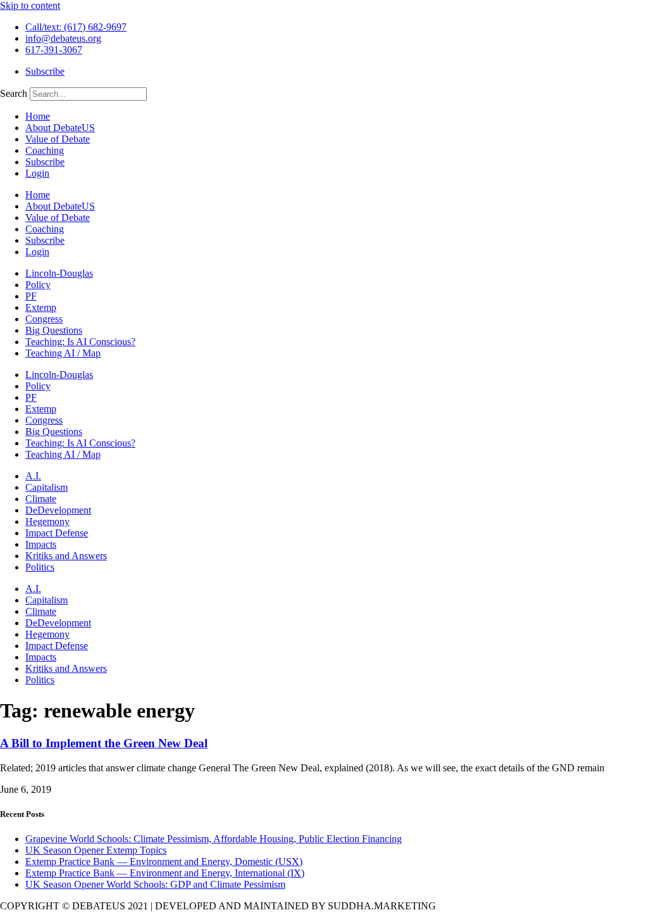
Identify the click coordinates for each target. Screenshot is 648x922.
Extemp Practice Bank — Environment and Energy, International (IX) (164, 873)
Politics (39, 567)
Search (13, 93)
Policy (38, 284)
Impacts (40, 544)
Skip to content (30, 5)
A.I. (33, 475)
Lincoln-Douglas (59, 273)
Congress (44, 318)
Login (37, 173)
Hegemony (47, 521)
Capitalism (46, 487)
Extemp (40, 307)
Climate (40, 498)
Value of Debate (57, 139)
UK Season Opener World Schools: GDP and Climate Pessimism (155, 884)
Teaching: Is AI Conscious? (80, 341)
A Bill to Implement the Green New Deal (104, 743)
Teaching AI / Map (63, 353)
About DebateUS (60, 127)
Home (37, 116)
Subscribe (45, 161)
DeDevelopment (58, 510)
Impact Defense (56, 532)
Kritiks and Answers (66, 555)
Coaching (44, 150)
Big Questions (53, 330)
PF (31, 296)
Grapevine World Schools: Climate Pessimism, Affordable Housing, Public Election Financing (213, 838)
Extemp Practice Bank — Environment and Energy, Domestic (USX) (163, 861)
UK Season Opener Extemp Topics (95, 850)
